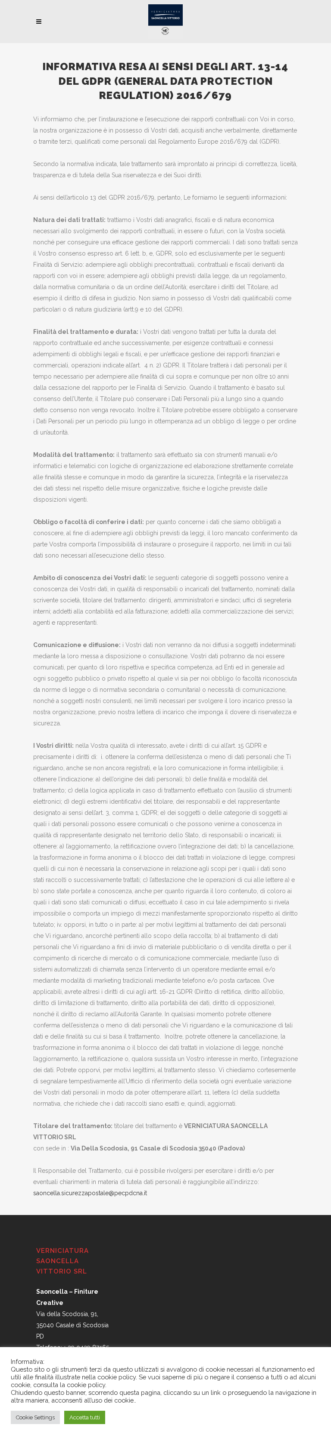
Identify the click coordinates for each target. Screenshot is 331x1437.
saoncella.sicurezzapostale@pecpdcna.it (90, 1193)
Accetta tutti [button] (84, 1417)
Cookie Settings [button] (35, 1417)
